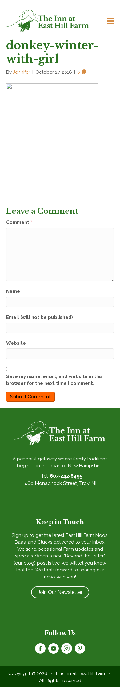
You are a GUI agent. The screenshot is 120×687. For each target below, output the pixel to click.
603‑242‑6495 (66, 476)
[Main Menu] (108, 21)
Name (13, 291)
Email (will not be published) (39, 317)
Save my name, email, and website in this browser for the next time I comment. (54, 380)
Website (16, 343)
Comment (19, 222)
